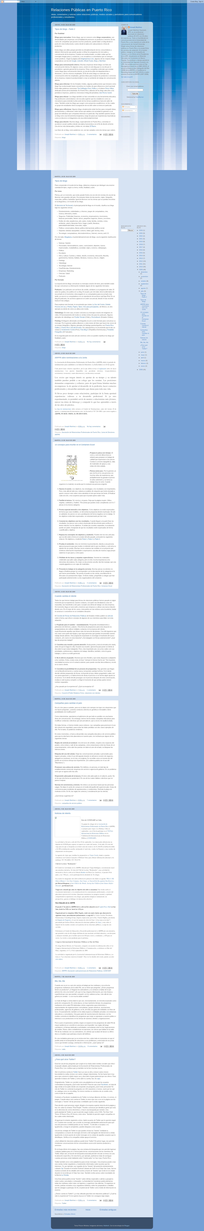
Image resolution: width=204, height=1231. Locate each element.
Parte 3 (97, 539)
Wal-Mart (102, 61)
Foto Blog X (84, 330)
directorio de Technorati (65, 205)
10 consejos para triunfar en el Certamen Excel (75, 445)
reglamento (103, 368)
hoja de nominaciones (64, 409)
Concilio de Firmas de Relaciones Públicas (71, 616)
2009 (141, 269)
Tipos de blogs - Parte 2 (65, 29)
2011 (141, 264)
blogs (64, 137)
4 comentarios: (92, 583)
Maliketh (106, 1225)
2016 (141, 250)
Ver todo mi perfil (126, 77)
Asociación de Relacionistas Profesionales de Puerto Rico (81, 432)
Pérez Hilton (109, 88)
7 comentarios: (92, 800)
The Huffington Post (84, 88)
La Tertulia (65, 1175)
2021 (141, 239)
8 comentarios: (93, 1046)
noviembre (144, 276)
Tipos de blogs (61, 181)
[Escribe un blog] (106, 134)
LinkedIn (80, 61)
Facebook (104, 1084)
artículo (110, 616)
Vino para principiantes (91, 307)
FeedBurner (140, 97)
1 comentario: (91, 690)
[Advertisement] (85, 158)
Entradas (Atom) (69, 1214)
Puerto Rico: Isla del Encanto (72, 327)
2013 (141, 258)
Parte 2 (90, 539)
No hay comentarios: (94, 342)
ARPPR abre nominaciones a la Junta (71, 358)
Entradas (127, 107)
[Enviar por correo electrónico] (104, 134)
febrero (143, 363)
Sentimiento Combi (68, 330)
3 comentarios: (92, 1200)
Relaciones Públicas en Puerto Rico (81, 10)
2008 (141, 369)
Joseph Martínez (136, 27)
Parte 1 (84, 539)
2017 (141, 247)
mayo (143, 355)
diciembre (144, 272)
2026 (141, 230)
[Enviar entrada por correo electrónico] (100, 134)
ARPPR (64, 971)
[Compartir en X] (108, 134)
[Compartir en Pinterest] (112, 134)
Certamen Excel (106, 586)
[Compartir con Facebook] (110, 134)
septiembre (144, 284)
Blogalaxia (68, 237)
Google (73, 61)
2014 (141, 255)
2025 (141, 233)
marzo (143, 360)
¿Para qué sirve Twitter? (65, 1059)
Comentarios (128, 110)
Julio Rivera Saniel (105, 93)
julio (142, 291)
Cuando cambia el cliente (65, 596)
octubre (143, 281)
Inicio (88, 1210)
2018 (141, 244)
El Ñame (93, 126)
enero (143, 366)
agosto (143, 288)
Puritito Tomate (79, 317)
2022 (141, 236)
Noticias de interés (63, 813)
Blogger (126, 1225)
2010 (141, 267)
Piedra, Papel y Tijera (74, 307)
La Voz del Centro (98, 304)
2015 (141, 253)
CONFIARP (107, 971)
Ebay (96, 61)
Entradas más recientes (65, 1210)
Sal (62, 1168)
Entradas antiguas (108, 1210)
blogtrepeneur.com (87, 59)
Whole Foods (88, 61)
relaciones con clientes (92, 693)
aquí (98, 1078)
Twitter (75, 1072)
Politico (94, 88)
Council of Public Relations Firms (73, 693)
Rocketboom (95, 317)
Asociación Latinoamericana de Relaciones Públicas (85, 971)
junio (142, 352)
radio (63, 1049)
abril (142, 358)
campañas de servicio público (72, 803)
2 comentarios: (92, 134)
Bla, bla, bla (60, 981)
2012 (141, 261)
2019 (141, 241)
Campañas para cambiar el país (68, 703)
